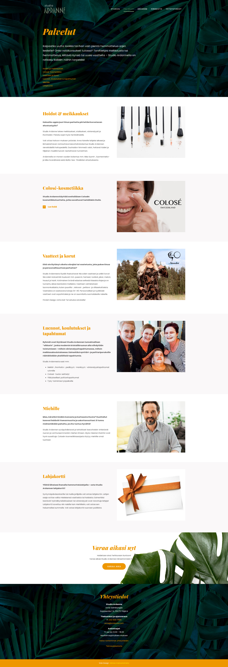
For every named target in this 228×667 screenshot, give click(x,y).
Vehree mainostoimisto (119, 663)
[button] (77, 207)
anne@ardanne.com (114, 623)
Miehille (46, 82)
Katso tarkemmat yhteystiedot (114, 640)
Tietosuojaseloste (114, 646)
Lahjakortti (48, 85)
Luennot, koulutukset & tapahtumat (59, 79)
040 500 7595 (115, 619)
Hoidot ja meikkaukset (53, 68)
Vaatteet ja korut (51, 75)
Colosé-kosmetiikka (52, 72)
